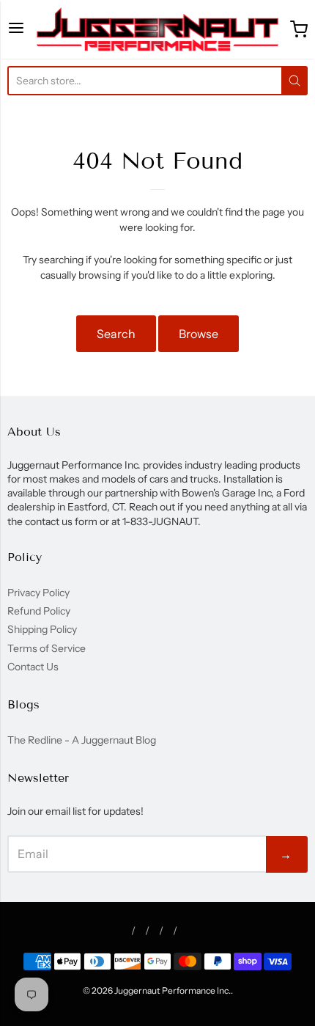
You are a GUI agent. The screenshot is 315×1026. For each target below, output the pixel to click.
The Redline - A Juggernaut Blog (81, 740)
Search (116, 333)
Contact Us (33, 666)
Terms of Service (46, 648)
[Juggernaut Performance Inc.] (157, 29)
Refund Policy (38, 611)
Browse (198, 333)
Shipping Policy (42, 629)
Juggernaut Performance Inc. (172, 990)
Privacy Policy (38, 592)
